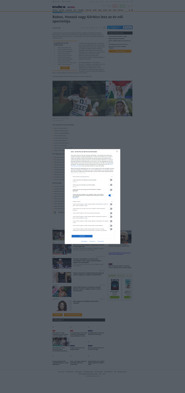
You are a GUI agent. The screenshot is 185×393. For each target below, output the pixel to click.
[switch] (110, 180)
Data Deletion (84, 241)
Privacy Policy (101, 241)
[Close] (117, 151)
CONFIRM (82, 236)
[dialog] (92, 196)
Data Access (92, 241)
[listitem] (92, 176)
